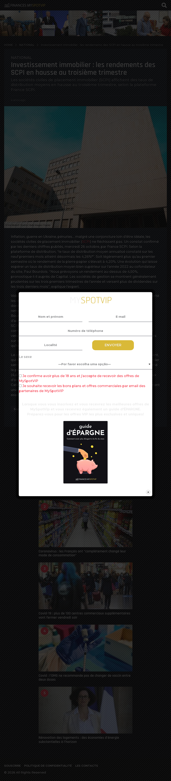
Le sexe (25, 357)
